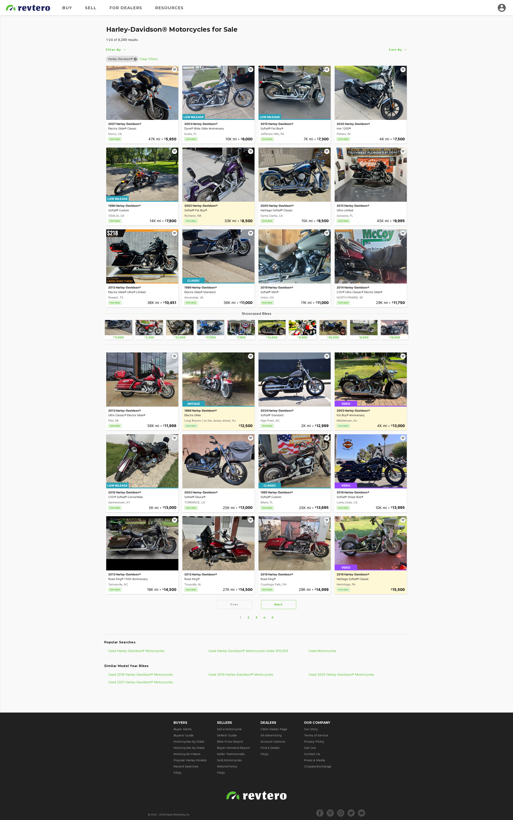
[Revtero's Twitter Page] (351, 813)
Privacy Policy (314, 741)
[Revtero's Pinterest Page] (330, 813)
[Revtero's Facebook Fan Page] (319, 813)
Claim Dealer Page (274, 729)
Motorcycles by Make (189, 748)
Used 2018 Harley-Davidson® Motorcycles (140, 674)
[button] (120, 59)
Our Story (311, 729)
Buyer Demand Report (233, 748)
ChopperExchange (317, 766)
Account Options (273, 741)
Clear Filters (148, 59)
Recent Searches (186, 766)
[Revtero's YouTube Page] (361, 813)
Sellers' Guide (227, 735)
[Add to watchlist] (174, 69)
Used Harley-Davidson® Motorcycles (136, 651)
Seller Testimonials (231, 754)
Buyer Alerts (183, 729)
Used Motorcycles (322, 651)
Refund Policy (227, 766)
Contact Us (312, 754)
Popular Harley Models (190, 760)
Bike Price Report (230, 741)
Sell (90, 7)
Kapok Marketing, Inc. (178, 814)
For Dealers (125, 7)
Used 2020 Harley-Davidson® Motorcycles (341, 674)
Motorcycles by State (189, 741)
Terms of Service (316, 735)
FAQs (177, 772)
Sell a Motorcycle (229, 729)
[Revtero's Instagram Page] (340, 813)
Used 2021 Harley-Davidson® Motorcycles (140, 682)
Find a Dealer (270, 748)
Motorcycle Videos (187, 754)
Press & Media (314, 760)
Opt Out (310, 748)
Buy (67, 7)
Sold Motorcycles (229, 760)
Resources (169, 7)
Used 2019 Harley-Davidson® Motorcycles (240, 674)
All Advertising (271, 735)
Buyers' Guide (184, 735)
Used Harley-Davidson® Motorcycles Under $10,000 (248, 651)
